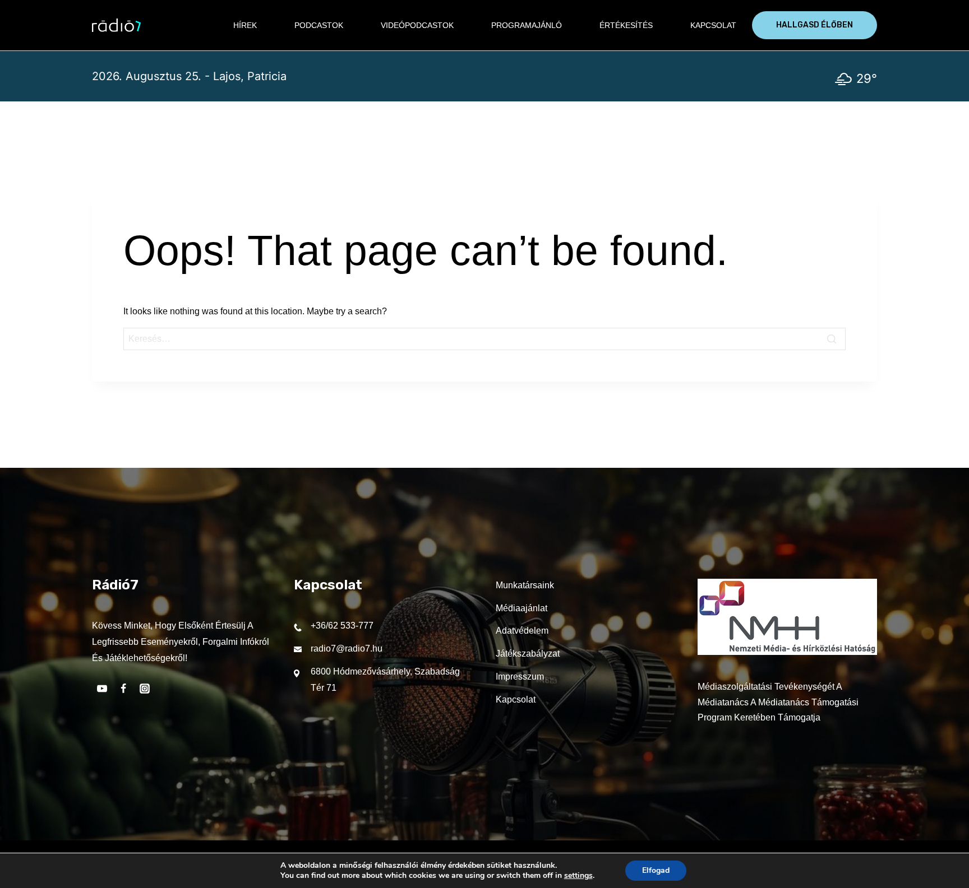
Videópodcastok (417, 25)
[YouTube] (102, 688)
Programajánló (526, 25)
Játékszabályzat (528, 653)
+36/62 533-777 (342, 625)
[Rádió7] (116, 25)
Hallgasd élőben (814, 25)
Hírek (245, 25)
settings (578, 876)
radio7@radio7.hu (346, 648)
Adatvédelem (522, 630)
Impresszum (520, 676)
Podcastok (318, 25)
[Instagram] (145, 688)
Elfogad (656, 870)
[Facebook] (123, 688)
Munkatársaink (525, 585)
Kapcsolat (713, 25)
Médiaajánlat (521, 608)
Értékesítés (626, 25)
